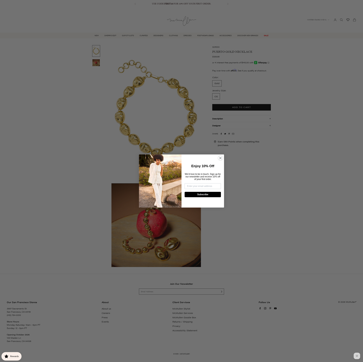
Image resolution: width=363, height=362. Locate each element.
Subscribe (202, 194)
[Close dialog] (220, 158)
